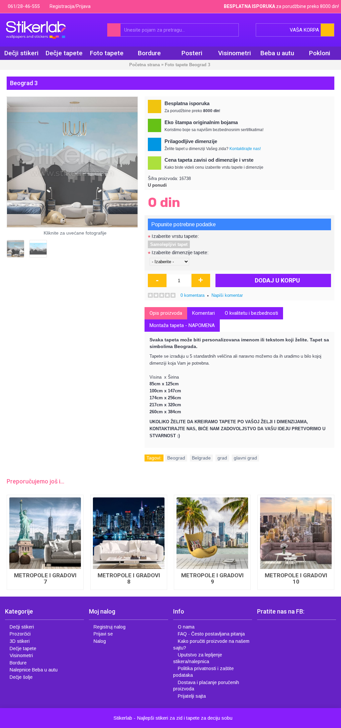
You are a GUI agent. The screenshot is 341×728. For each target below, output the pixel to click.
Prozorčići (20, 634)
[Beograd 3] (72, 162)
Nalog (100, 641)
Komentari (203, 313)
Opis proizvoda (166, 313)
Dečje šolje (21, 677)
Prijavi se (103, 634)
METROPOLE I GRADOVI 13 (212, 513)
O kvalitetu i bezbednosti (251, 313)
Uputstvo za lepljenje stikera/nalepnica (197, 658)
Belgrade (201, 457)
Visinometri (21, 655)
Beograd (176, 457)
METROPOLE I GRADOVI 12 (129, 513)
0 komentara (192, 295)
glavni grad (245, 457)
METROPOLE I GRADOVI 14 (296, 513)
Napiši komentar (227, 295)
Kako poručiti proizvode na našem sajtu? (211, 644)
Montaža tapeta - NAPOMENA (182, 325)
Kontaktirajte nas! (245, 148)
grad (222, 457)
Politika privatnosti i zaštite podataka (203, 672)
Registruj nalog (110, 627)
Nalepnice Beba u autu (34, 669)
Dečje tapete (23, 648)
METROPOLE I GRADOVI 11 (45, 578)
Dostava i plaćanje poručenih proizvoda (206, 686)
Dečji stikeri (22, 627)
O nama (186, 627)
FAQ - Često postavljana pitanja (211, 634)
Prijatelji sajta (192, 696)
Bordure (18, 662)
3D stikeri (20, 641)
